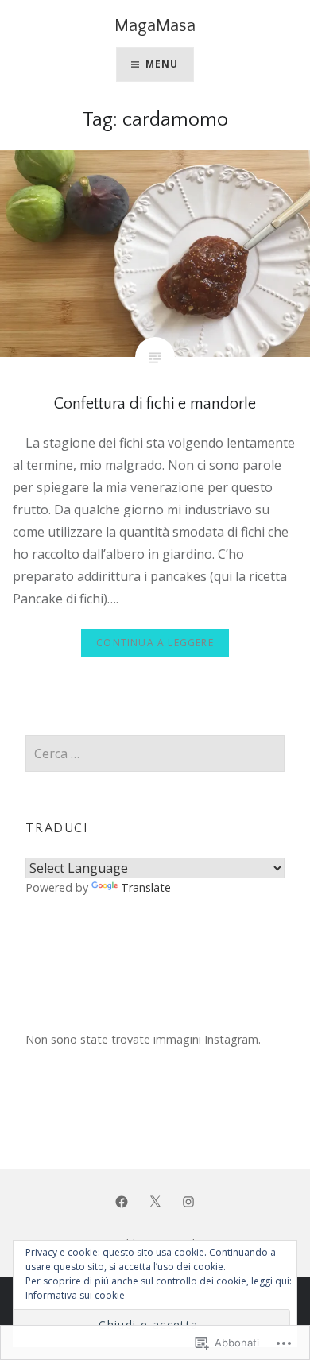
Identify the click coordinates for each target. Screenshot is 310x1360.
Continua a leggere (155, 642)
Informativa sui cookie (75, 1295)
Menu (162, 64)
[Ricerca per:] (154, 753)
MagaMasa (155, 26)
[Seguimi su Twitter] (155, 1201)
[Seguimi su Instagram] (188, 1201)
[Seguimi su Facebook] (122, 1201)
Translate (146, 887)
